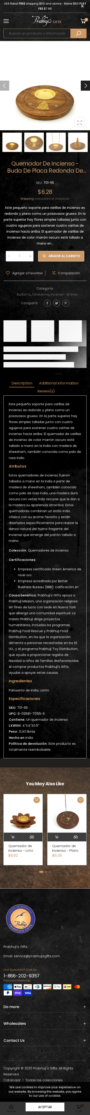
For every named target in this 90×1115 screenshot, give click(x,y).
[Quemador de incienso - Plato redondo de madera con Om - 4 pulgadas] (26, 813)
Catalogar (12, 1080)
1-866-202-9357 (21, 976)
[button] (85, 86)
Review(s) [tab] (46, 391)
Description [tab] (22, 383)
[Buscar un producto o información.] (78, 33)
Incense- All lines (64, 294)
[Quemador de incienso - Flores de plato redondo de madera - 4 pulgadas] (70, 813)
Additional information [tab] (58, 383)
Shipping (27, 198)
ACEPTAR (45, 1107)
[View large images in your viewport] (79, 122)
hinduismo (40, 294)
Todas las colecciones (44, 1080)
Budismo (24, 294)
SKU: (39, 182)
